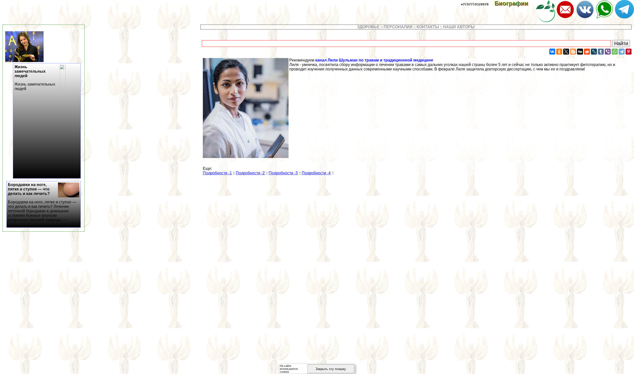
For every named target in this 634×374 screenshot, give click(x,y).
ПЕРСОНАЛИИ (398, 27)
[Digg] (580, 52)
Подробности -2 (250, 173)
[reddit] (587, 52)
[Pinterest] (629, 52)
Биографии (515, 3)
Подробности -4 (316, 173)
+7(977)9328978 (475, 4)
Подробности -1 (217, 173)
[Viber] (608, 52)
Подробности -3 (283, 173)
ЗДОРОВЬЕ (368, 27)
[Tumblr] (601, 52)
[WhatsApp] (615, 52)
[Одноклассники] (559, 52)
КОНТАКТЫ (428, 27)
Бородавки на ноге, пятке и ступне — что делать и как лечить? (42, 202)
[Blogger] (573, 52)
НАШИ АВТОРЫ (459, 27)
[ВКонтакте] (552, 52)
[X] (566, 52)
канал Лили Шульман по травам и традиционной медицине (374, 60)
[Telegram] (622, 52)
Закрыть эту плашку (331, 369)
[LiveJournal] (594, 52)
